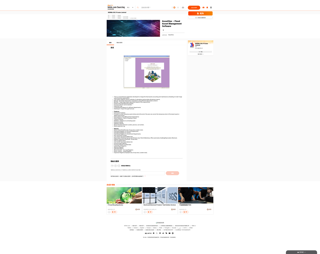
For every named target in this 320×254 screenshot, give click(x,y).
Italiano (155, 227)
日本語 (190, 227)
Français (149, 227)
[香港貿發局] (160, 223)
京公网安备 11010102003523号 (182, 230)
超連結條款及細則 (150, 230)
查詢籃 (301, 252)
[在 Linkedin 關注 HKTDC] (160, 233)
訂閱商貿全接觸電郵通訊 (166, 225)
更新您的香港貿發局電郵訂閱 (182, 225)
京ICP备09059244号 (168, 230)
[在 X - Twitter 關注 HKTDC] (157, 233)
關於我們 (134, 225)
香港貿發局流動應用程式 (152, 225)
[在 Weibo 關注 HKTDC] (163, 233)
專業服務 (119, 15)
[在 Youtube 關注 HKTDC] (169, 233)
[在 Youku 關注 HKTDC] (173, 233)
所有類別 (113, 15)
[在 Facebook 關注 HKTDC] (153, 233)
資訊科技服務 (125, 16)
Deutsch (136, 227)
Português (167, 227)
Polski (160, 227)
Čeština (129, 227)
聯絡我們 (141, 225)
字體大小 (194, 225)
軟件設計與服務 (133, 18)
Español (142, 227)
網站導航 (159, 230)
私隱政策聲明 (139, 230)
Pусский (174, 227)
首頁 (109, 15)
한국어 (185, 227)
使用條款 (132, 230)
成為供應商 (194, 7)
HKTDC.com (127, 225)
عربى (179, 227)
